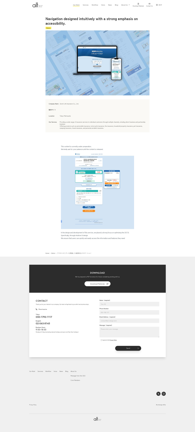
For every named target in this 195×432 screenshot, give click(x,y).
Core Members (75, 380)
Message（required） (106, 325)
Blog (116, 5)
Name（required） (105, 300)
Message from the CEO (78, 376)
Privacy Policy (113, 340)
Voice (103, 5)
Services (85, 5)
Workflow (95, 5)
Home (47, 253)
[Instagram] (164, 394)
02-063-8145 (43, 323)
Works (53, 253)
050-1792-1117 (44, 317)
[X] (158, 394)
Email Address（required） (108, 317)
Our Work (76, 5)
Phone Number (104, 309)
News (110, 5)
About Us (73, 371)
